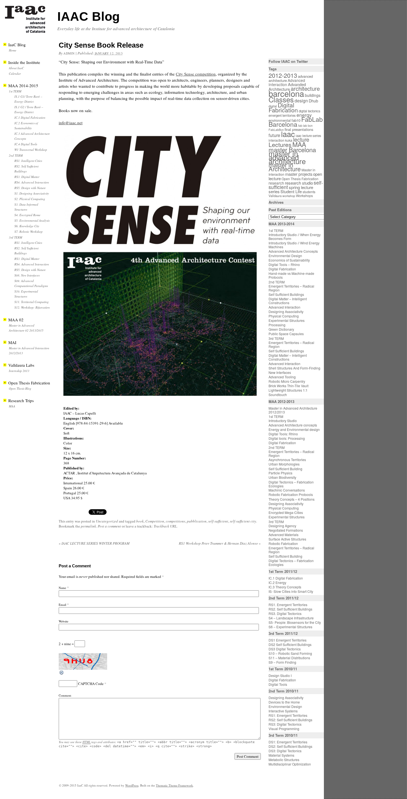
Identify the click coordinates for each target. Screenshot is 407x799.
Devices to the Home (284, 702)
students (309, 191)
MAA (12, 406)
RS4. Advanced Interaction (31, 182)
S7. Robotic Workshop (28, 231)
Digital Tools (278, 684)
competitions (175, 521)
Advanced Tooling (282, 376)
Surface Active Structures (287, 539)
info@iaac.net (71, 122)
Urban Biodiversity (282, 477)
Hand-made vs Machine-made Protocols (291, 275)
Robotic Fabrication (283, 543)
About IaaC (16, 68)
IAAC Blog (88, 16)
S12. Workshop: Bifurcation (32, 307)
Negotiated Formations (286, 530)
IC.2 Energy (277, 582)
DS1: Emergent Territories (288, 741)
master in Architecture (285, 167)
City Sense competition (196, 74)
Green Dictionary (281, 329)
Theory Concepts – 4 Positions (292, 499)
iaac (288, 133)
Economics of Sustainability (289, 260)
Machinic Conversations (287, 490)
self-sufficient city (243, 521)
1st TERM (15, 91)
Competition (154, 521)
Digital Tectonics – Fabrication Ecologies (291, 484)
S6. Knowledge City (26, 226)
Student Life (291, 191)
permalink (88, 526)
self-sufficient (218, 521)
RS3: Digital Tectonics (285, 724)
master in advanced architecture (287, 157)
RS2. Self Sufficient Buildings (290, 609)
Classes (281, 99)
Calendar (15, 73)
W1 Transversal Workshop (30, 150)
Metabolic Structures (284, 759)
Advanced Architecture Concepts (293, 251)
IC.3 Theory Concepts (285, 587)
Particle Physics (280, 472)
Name (62, 588)
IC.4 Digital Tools (25, 144)
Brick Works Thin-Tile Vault (288, 385)
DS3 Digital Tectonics (285, 649)
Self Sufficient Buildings (286, 294)
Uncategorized (107, 521)
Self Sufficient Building (285, 468)
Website (63, 621)
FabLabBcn (276, 130)
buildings (312, 95)
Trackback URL (165, 526)
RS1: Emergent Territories (288, 715)
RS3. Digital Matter (26, 177)
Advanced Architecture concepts (293, 425)
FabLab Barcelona (296, 122)
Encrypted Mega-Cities (286, 512)
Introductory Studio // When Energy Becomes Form (295, 236)
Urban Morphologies (284, 464)
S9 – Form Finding (282, 662)
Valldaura (275, 195)
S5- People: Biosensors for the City (295, 622)
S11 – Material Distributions (289, 657)
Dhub (313, 101)
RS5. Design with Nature (30, 188)
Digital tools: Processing (287, 438)
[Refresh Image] (62, 673)
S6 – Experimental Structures (290, 626)
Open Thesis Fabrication (300, 178)
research (276, 183)
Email (62, 605)
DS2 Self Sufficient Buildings (290, 644)
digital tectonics (309, 111)
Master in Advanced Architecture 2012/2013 (293, 410)
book (140, 521)
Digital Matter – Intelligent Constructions (288, 300)
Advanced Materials (283, 534)
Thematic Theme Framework (174, 785)
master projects (298, 174)
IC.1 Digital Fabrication (29, 117)
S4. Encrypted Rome (27, 215)
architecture (305, 88)
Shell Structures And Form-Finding (294, 368)
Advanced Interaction (287, 82)
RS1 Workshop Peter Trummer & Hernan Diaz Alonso (220, 543)
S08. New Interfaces (27, 275)
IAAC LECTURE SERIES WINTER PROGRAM (94, 543)
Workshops (304, 195)
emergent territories (282, 115)
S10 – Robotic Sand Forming (290, 653)
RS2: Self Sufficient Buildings (290, 719)
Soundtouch (278, 394)
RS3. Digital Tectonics (285, 613)
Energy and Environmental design (294, 429)
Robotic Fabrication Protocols (291, 494)
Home (12, 50)
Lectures (280, 144)
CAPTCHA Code (91, 683)
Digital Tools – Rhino (284, 264)
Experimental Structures (287, 320)
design (301, 100)
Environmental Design (285, 255)
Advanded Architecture (287, 87)
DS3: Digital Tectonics (285, 750)
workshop (288, 196)
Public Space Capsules (286, 333)
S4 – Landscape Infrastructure (291, 618)
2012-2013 (283, 75)
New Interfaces (280, 372)
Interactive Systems (283, 711)
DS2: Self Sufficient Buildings (290, 746)
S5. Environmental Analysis (32, 220)
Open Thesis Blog (20, 388)
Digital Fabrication (283, 107)
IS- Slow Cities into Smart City (291, 591)
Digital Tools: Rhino (283, 433)
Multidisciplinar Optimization (290, 764)
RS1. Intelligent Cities (28, 161)
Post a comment (109, 526)
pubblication (197, 521)
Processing (277, 324)
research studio (299, 183)
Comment (65, 695)
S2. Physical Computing (29, 199)
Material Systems (281, 755)
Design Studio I (280, 675)
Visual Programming (284, 728)
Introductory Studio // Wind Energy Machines (294, 245)
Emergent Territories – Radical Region (291, 288)
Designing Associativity (286, 311)
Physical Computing (284, 316)
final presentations (299, 129)
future (274, 135)
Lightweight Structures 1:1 (288, 390)
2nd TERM (16, 155)
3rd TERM (15, 237)
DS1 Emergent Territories (287, 640)
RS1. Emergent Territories (288, 604)
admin (69, 53)
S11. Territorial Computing (31, 302)
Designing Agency (282, 525)
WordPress (131, 785)
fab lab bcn (305, 125)
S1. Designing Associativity (31, 193)
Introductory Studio (283, 420)
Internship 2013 (19, 371)
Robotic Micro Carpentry (287, 381)
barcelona (286, 93)
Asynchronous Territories (287, 459)
